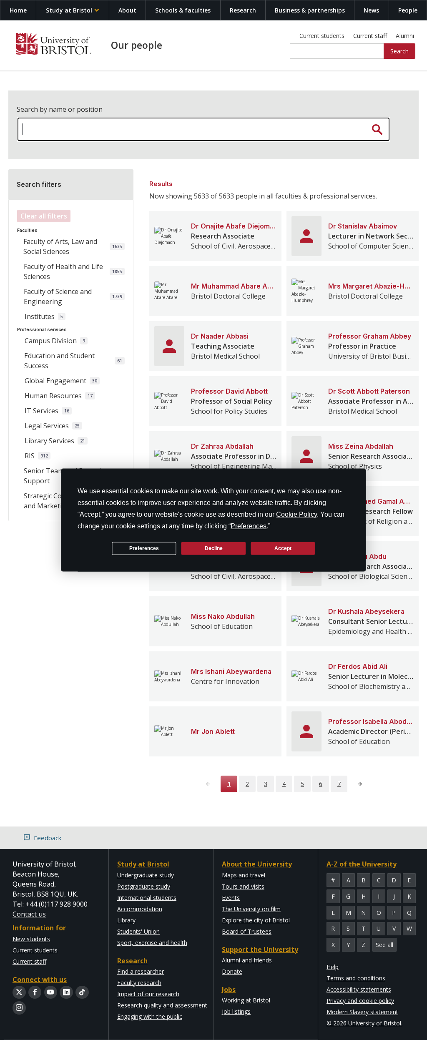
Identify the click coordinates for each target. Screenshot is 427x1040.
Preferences (144, 548)
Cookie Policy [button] (296, 514)
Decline (214, 548)
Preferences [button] (248, 526)
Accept (282, 548)
